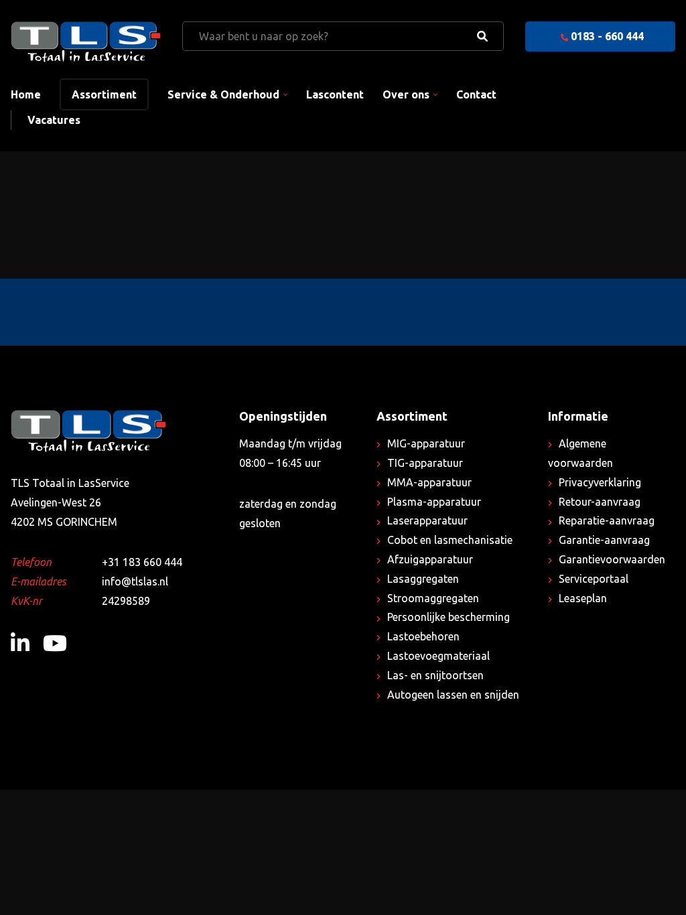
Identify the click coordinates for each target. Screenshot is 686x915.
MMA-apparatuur (429, 482)
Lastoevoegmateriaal (438, 656)
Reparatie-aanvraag (607, 520)
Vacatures (53, 120)
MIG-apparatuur (426, 443)
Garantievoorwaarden (612, 559)
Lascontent (335, 94)
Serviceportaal (593, 579)
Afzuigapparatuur (430, 559)
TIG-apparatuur (425, 463)
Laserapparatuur (427, 520)
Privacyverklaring (600, 482)
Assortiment (104, 94)
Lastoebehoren (423, 636)
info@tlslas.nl (135, 581)
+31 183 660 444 (142, 562)
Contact (476, 94)
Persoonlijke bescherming (448, 617)
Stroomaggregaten (433, 598)
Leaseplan (583, 598)
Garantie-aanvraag (604, 540)
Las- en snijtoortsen (435, 675)
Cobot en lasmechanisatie (449, 540)
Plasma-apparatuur (434, 502)
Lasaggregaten (423, 579)
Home (26, 94)
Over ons (406, 94)
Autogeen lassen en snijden (453, 695)
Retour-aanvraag (599, 502)
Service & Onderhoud (223, 94)
